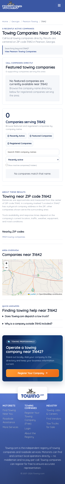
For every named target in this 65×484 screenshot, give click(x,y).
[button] (6, 263)
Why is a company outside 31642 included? (28, 323)
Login (28, 428)
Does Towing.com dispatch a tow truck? (27, 316)
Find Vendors (53, 418)
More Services (10, 427)
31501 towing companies (13, 237)
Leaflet (33, 294)
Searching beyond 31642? (20, 50)
